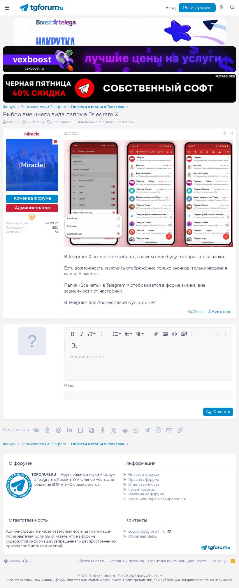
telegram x (63, 122)
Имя (68, 385)
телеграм (126, 122)
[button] (72, 334)
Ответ (198, 311)
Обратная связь (142, 536)
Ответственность (143, 484)
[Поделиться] (224, 134)
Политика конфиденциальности (177, 561)
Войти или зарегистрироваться (157, 499)
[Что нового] (221, 8)
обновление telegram (95, 122)
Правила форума (143, 479)
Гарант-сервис (141, 489)
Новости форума (143, 474)
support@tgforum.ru (146, 531)
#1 (231, 133)
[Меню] (7, 7)
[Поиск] (232, 8)
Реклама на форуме (146, 494)
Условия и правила (126, 561)
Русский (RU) (20, 561)
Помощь (219, 561)
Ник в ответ (222, 311)
